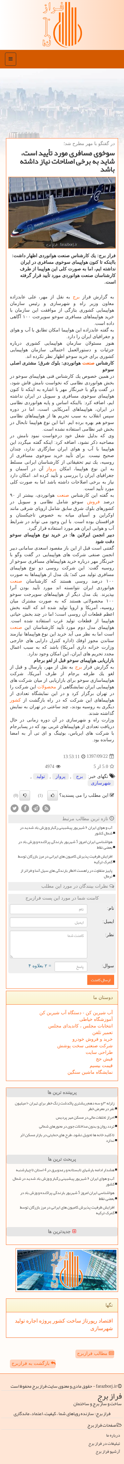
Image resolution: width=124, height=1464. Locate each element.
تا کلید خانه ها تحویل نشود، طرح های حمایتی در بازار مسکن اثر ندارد (67, 1137)
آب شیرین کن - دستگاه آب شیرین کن (76, 1012)
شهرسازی (101, 783)
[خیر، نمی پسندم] (25, 795)
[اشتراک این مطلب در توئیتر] (14, 807)
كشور (15, 700)
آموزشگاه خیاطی (96, 1019)
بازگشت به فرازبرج (31, 1363)
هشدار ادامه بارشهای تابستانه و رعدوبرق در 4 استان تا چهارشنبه (65, 1170)
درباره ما (113, 1435)
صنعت (88, 363)
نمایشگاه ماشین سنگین (90, 1072)
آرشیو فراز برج (108, 1451)
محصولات (46, 686)
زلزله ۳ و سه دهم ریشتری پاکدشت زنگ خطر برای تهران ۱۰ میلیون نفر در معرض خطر (64, 1106)
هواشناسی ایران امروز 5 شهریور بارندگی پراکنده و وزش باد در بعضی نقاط (65, 844)
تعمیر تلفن (102, 1032)
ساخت (73, 1321)
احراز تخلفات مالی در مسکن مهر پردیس (85, 1117)
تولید (40, 776)
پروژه (44, 1321)
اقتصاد (105, 1321)
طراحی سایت (99, 1052)
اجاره (31, 1321)
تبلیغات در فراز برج (104, 1443)
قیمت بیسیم (101, 1065)
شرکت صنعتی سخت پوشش (85, 1045)
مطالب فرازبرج (93, 1353)
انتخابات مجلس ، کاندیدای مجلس (80, 1025)
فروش (93, 501)
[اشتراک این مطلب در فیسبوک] (25, 807)
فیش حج (104, 1059)
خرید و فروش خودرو (92, 1039)
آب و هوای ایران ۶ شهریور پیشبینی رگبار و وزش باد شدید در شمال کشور (66, 830)
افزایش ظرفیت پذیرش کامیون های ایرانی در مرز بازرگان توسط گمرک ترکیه (65, 859)
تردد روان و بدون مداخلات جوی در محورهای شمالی (76, 1126)
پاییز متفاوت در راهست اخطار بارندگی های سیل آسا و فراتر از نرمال (66, 873)
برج (76, 296)
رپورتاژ (89, 1321)
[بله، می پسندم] (52, 795)
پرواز (51, 468)
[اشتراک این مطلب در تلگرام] (35, 807)
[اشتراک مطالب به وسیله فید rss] (46, 807)
